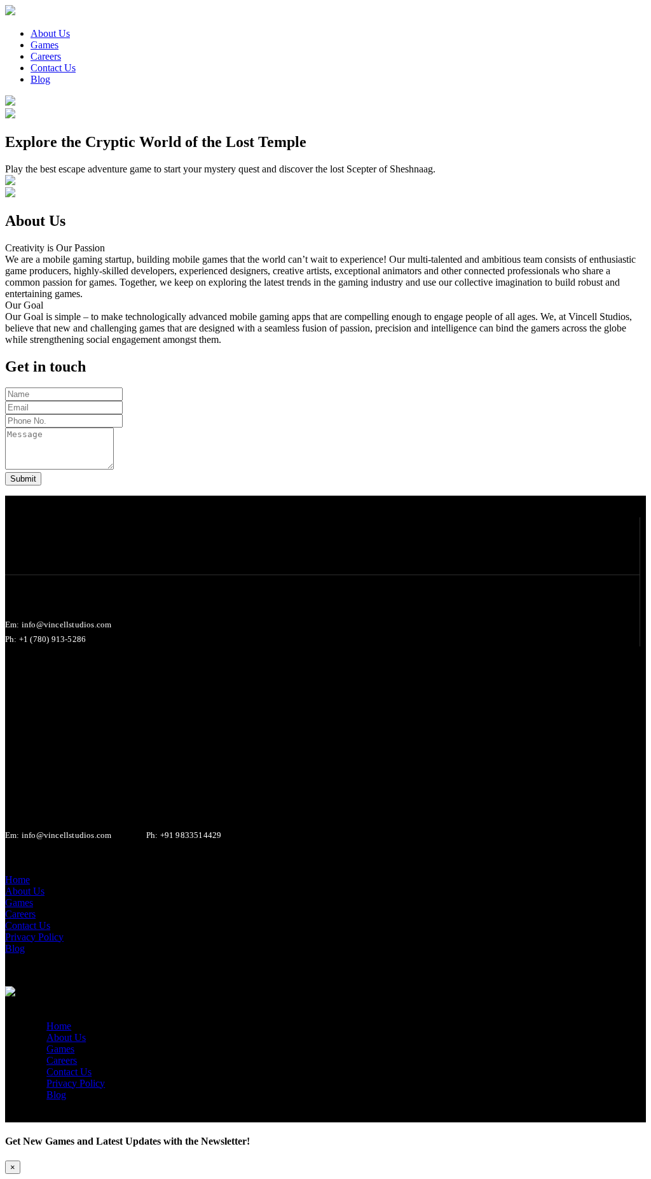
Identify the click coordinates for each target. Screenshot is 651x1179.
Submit (23, 479)
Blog (56, 1094)
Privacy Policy (75, 1083)
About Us (66, 1037)
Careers (61, 1060)
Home (58, 1026)
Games (60, 1048)
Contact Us (69, 1071)
